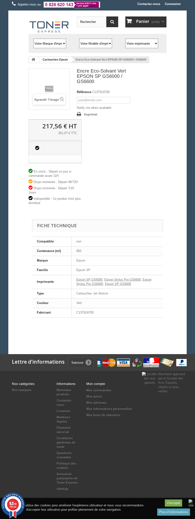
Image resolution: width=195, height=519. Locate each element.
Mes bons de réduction (103, 415)
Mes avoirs (94, 396)
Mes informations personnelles (109, 409)
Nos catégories (23, 384)
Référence (84, 92)
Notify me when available (94, 108)
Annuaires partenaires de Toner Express (67, 478)
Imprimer (91, 114)
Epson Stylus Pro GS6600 (122, 279)
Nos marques (21, 390)
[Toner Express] (49, 27)
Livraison (63, 411)
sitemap (62, 489)
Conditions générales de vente (66, 442)
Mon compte (95, 384)
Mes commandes (98, 390)
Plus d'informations (173, 512)
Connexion (173, 4)
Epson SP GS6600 (118, 284)
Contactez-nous (148, 4)
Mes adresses (96, 402)
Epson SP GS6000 (89, 279)
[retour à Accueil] (33, 60)
